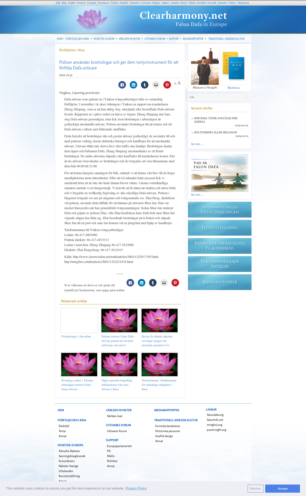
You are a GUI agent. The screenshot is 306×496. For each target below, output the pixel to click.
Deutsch (81, 2)
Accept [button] (283, 488)
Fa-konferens (67, 461)
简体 (64, 3)
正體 (58, 3)
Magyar (156, 2)
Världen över (115, 416)
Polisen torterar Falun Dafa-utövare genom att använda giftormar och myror (118, 340)
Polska (192, 2)
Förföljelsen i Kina (72, 50)
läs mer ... (197, 144)
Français (91, 2)
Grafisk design (164, 436)
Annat (62, 436)
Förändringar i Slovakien (76, 336)
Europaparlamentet (119, 446)
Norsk (184, 2)
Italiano (165, 2)
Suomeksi (135, 2)
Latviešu (174, 2)
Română (201, 2)
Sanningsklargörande (72, 456)
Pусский (211, 2)
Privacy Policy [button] (136, 488)
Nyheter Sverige (68, 466)
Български (103, 2)
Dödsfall (64, 426)
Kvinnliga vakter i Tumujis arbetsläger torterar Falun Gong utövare (77, 384)
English (71, 2)
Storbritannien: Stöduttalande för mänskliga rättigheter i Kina (159, 384)
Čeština (114, 2)
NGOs (110, 456)
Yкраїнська (243, 2)
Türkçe (232, 2)
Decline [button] (255, 488)
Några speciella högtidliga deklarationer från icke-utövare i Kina (117, 384)
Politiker (112, 461)
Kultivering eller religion (215, 132)
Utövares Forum (117, 431)
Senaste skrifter (202, 108)
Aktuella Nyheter (69, 451)
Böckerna (234, 87)
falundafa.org (215, 414)
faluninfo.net (215, 419)
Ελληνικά (146, 2)
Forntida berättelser (167, 426)
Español (124, 2)
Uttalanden (66, 471)
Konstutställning (69, 476)
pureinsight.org (216, 429)
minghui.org (214, 424)
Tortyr (62, 431)
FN (109, 451)
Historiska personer (167, 431)
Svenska (222, 2)
